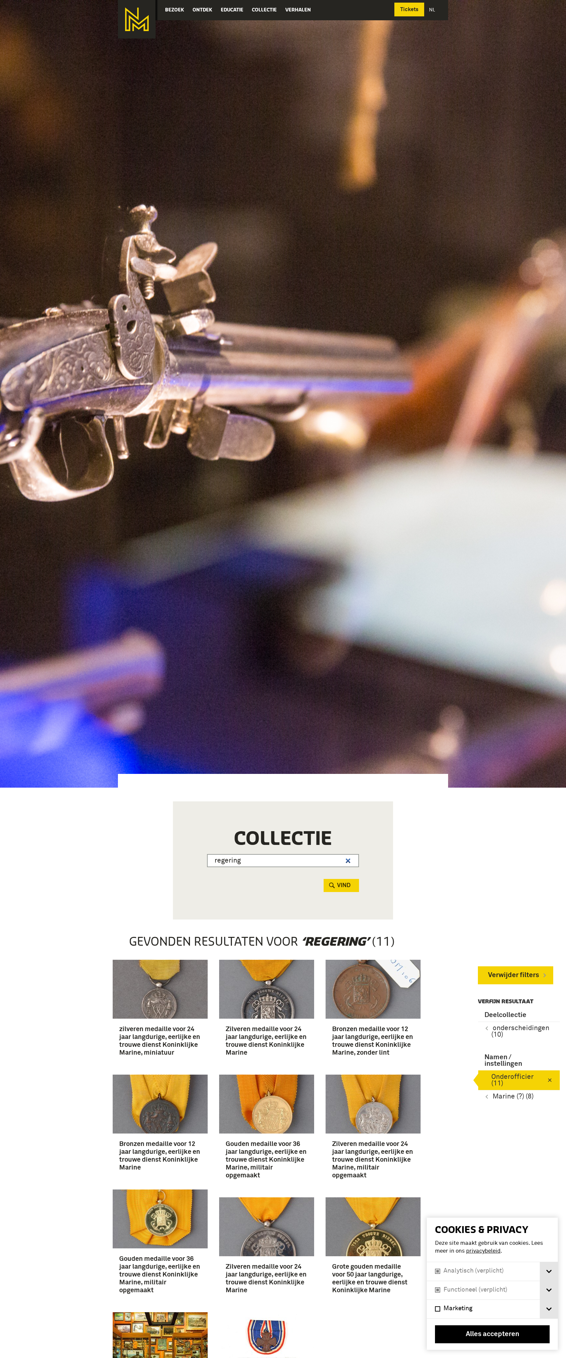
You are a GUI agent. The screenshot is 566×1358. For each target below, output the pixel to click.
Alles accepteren (492, 1334)
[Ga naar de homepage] (137, 19)
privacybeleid (483, 1251)
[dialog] (492, 1284)
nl (432, 9)
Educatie (232, 10)
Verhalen (298, 10)
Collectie (264, 10)
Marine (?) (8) (513, 1096)
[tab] (549, 1271)
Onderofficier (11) (512, 1080)
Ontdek (202, 10)
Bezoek (174, 10)
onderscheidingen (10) (520, 1031)
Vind (343, 885)
